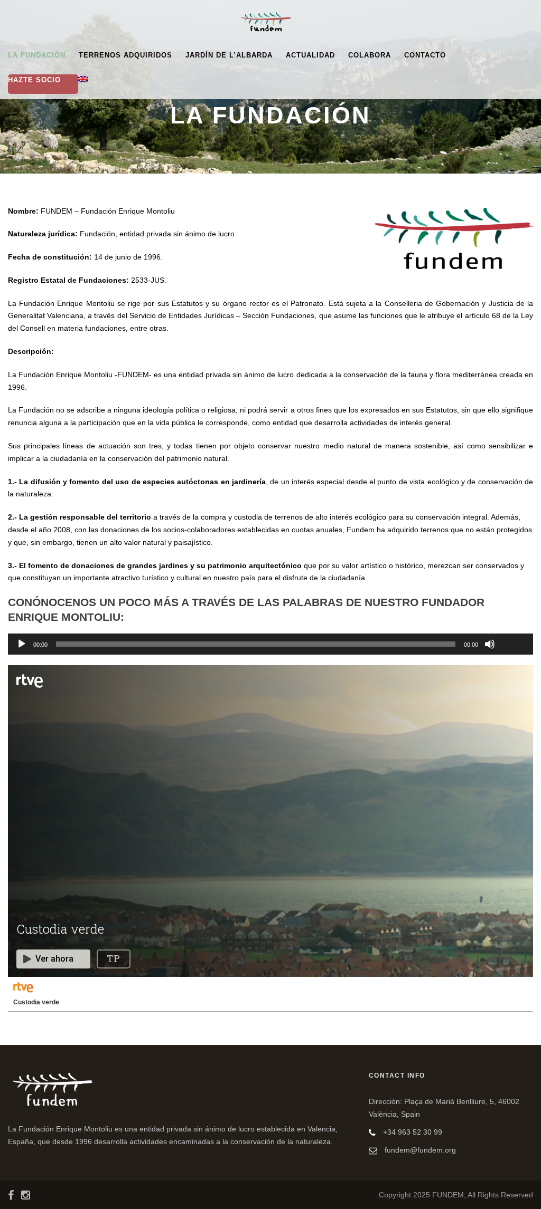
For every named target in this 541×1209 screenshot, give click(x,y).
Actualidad (310, 55)
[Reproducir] (21, 644)
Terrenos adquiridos (125, 55)
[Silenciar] (489, 644)
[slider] (513, 626)
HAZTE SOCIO (34, 80)
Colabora (369, 55)
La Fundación (37, 55)
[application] (270, 644)
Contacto (425, 55)
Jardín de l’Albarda (229, 55)
